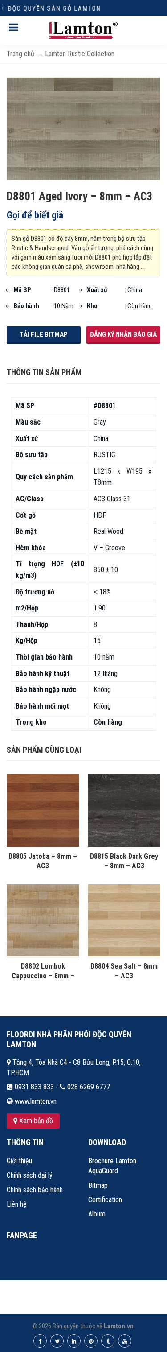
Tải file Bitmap (44, 334)
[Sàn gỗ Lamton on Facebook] (40, 1341)
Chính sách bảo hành (35, 1190)
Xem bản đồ (35, 1121)
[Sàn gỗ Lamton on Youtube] (124, 1341)
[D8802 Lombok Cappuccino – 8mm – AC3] (43, 920)
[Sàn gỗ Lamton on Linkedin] (74, 1341)
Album (97, 1214)
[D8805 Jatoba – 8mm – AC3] (43, 810)
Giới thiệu (19, 1161)
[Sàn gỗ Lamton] (83, 30)
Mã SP (22, 290)
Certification (105, 1199)
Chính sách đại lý (30, 1175)
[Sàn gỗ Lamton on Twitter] (57, 1341)
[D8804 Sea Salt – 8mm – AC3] (124, 920)
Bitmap (98, 1185)
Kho (92, 306)
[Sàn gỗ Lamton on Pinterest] (91, 1341)
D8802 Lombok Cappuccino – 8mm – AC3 (43, 975)
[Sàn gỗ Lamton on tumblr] (107, 1341)
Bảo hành (26, 306)
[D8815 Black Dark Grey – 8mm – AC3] (124, 810)
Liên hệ (17, 1204)
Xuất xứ (97, 290)
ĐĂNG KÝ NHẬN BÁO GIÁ (123, 334)
